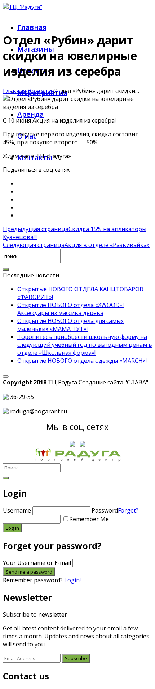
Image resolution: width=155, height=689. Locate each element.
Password (115, 510)
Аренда (30, 114)
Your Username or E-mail (37, 563)
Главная (31, 27)
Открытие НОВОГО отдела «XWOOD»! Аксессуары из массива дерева (70, 309)
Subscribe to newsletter (35, 614)
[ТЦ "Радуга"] (22, 7)
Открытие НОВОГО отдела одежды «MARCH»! (82, 361)
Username (17, 510)
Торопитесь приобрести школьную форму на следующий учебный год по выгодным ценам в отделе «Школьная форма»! (84, 345)
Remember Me (89, 519)
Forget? (128, 510)
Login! (72, 580)
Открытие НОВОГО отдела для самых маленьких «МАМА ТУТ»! (70, 325)
